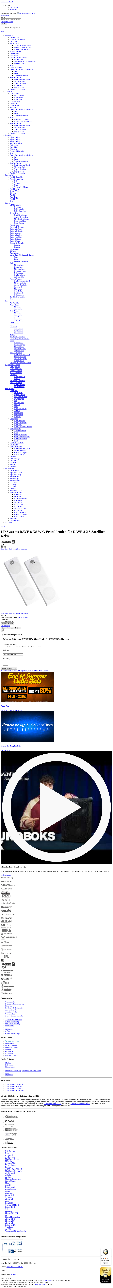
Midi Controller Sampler (13, 1171)
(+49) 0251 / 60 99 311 (15, 1267)
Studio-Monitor (10, 1181)
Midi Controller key (12, 1159)
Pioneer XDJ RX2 (11, 1213)
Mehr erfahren (6, 875)
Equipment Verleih (11, 1047)
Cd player (8, 1197)
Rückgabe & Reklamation (14, 1008)
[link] (7, 6)
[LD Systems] (8, 543)
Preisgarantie (9, 1043)
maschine (8, 1211)
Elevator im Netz (11, 1055)
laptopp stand (10, 1187)
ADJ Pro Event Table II (13, 1169)
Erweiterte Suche (7, 22)
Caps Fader (9, 1227)
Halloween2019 (10, 1225)
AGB (7, 1028)
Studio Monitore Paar (12, 1217)
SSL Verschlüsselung (12, 1024)
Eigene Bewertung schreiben (11, 628)
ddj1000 (8, 1229)
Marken (8, 1049)
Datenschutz (9, 1026)
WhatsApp (14, 1274)
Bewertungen (5, 626)
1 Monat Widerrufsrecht (13, 1020)
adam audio (9, 1193)
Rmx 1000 (9, 1203)
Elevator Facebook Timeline (80, 1104)
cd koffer (8, 1175)
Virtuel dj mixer (10, 1165)
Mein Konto (14, 8)
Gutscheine (9, 1051)
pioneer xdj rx (10, 1223)
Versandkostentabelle (40, 1284)
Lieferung (8, 1006)
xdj (6, 1215)
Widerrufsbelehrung (12, 1022)
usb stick (8, 1185)
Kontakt (8, 1032)
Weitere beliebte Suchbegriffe (15, 1231)
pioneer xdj (9, 1199)
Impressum (9, 1030)
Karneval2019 (10, 1207)
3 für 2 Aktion (10, 1151)
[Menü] (109, 1249)
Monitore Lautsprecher (13, 1179)
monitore (8, 1177)
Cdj (6, 1209)
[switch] (106, 1263)
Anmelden (13, 10)
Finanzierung (9, 1067)
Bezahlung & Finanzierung (14, 1004)
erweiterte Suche (11, 1012)
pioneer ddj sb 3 (10, 1219)
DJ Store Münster (11, 1045)
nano (7, 1201)
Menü (3, 31)
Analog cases (10, 1157)
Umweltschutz (10, 1014)
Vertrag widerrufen (12, 1041)
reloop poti (9, 1155)
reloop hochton (10, 1189)
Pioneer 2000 (10, 1221)
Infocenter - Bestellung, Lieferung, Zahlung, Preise (23, 1071)
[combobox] (11, 19)
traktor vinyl (9, 1195)
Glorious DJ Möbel (12, 1205)
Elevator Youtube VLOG (52, 1104)
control (7, 1191)
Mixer (7, 1183)
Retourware (9, 1065)
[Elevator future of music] (26, 13)
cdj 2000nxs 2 (10, 1173)
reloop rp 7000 (10, 1163)
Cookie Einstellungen (12, 1034)
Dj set (7, 1153)
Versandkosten (23, 617)
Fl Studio (8, 1161)
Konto (3, 526)
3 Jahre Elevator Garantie (14, 1016)
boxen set (8, 1167)
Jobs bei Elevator (11, 1010)
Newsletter (9, 1053)
